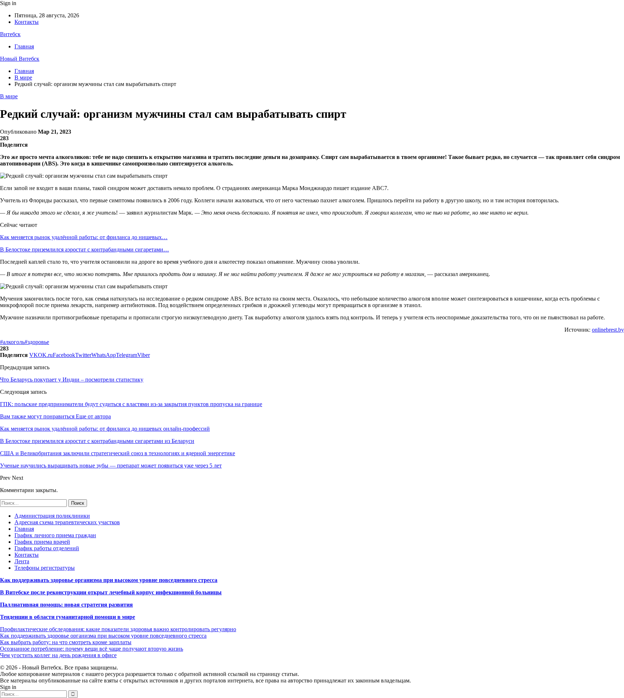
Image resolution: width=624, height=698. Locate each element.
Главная (24, 46)
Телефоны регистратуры (44, 568)
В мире (9, 96)
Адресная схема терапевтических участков (67, 522)
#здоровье (37, 342)
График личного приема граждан (55, 535)
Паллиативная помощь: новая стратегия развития (66, 605)
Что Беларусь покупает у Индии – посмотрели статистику (71, 379)
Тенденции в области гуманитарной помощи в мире (67, 617)
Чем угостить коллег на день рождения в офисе (58, 655)
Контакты (26, 22)
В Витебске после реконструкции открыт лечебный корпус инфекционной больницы (111, 592)
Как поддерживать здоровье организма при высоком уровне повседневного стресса (108, 580)
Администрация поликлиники (52, 516)
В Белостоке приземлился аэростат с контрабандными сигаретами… (84, 249)
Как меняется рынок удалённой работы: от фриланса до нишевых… (84, 237)
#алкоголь (12, 342)
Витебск (10, 34)
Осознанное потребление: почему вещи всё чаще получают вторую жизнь (91, 649)
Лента (21, 561)
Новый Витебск (19, 59)
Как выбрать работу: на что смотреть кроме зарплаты (65, 642)
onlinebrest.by (608, 330)
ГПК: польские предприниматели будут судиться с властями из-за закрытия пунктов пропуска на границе (131, 404)
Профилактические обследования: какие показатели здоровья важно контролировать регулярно (118, 629)
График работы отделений (46, 548)
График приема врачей (42, 542)
